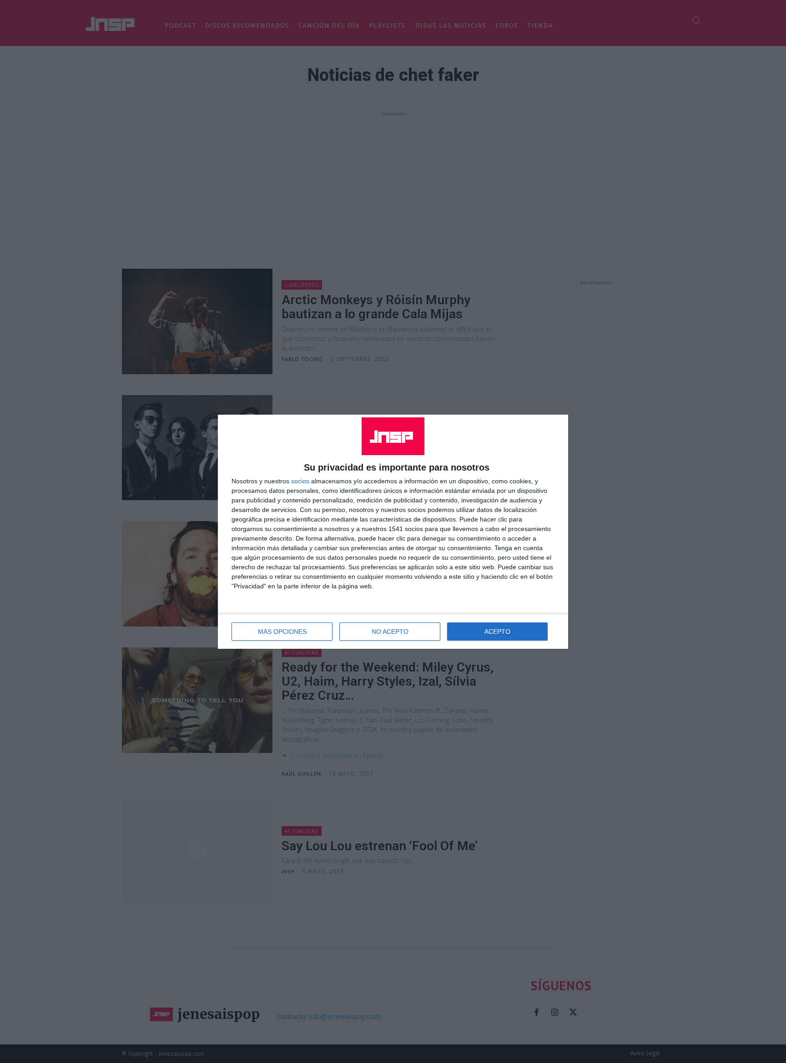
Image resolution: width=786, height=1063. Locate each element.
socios (300, 481)
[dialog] (393, 532)
